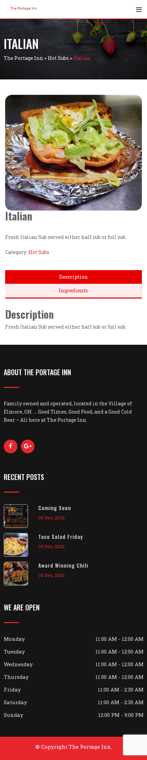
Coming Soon (54, 507)
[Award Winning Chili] (21, 573)
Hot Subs (38, 252)
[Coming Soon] (21, 516)
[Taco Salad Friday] (21, 545)
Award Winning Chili (63, 565)
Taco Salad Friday (60, 536)
